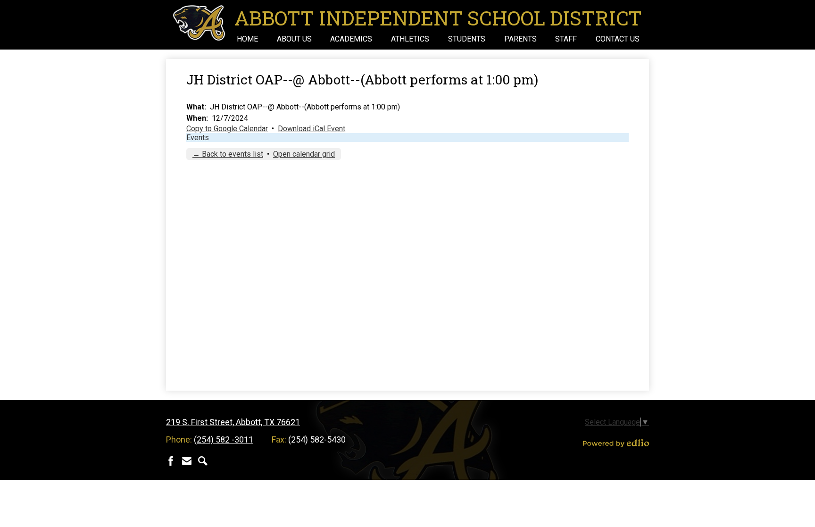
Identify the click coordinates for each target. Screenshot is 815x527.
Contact (186, 461)
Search (203, 461)
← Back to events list (227, 154)
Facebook (170, 461)
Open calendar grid (304, 154)
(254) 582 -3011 (223, 439)
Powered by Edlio (616, 443)
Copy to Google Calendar (227, 128)
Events (197, 137)
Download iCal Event (311, 128)
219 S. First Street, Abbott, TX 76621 (233, 422)
